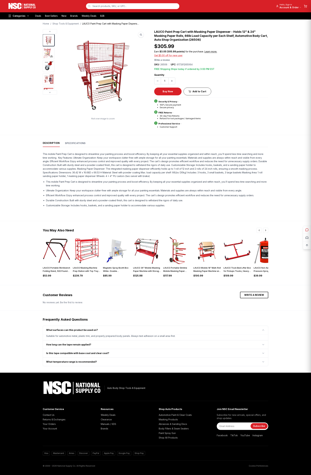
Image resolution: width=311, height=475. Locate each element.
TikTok (234, 435)
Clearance (106, 419)
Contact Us (48, 415)
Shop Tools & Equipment (65, 23)
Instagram (258, 435)
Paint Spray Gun (167, 433)
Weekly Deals (89, 15)
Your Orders (49, 424)
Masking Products (168, 419)
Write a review (162, 60)
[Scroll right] (265, 230)
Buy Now (168, 91)
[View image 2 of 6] (48, 53)
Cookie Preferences (258, 466)
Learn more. (210, 51)
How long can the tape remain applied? (68, 344)
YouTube (245, 435)
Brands (74, 15)
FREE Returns (165, 112)
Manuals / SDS (108, 424)
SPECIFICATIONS (75, 143)
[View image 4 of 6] (48, 79)
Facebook (222, 435)
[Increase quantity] (172, 81)
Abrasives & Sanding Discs (173, 424)
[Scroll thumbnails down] (50, 92)
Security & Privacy (167, 101)
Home (46, 23)
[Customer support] (307, 237)
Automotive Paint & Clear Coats (175, 415)
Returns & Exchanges (54, 419)
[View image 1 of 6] (48, 40)
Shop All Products (168, 437)
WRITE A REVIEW (254, 295)
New (64, 15)
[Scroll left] (259, 230)
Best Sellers (51, 15)
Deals (38, 15)
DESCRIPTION (51, 143)
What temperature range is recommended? (71, 361)
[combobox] (132, 6)
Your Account (50, 428)
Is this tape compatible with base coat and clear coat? (77, 353)
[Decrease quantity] (157, 81)
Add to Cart (199, 91)
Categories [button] (19, 15)
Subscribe (259, 426)
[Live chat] (307, 230)
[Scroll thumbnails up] (50, 31)
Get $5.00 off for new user (168, 55)
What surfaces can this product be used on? (72, 330)
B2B (102, 15)
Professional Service (169, 123)
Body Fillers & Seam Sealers (174, 428)
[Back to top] (307, 245)
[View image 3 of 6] (48, 66)
